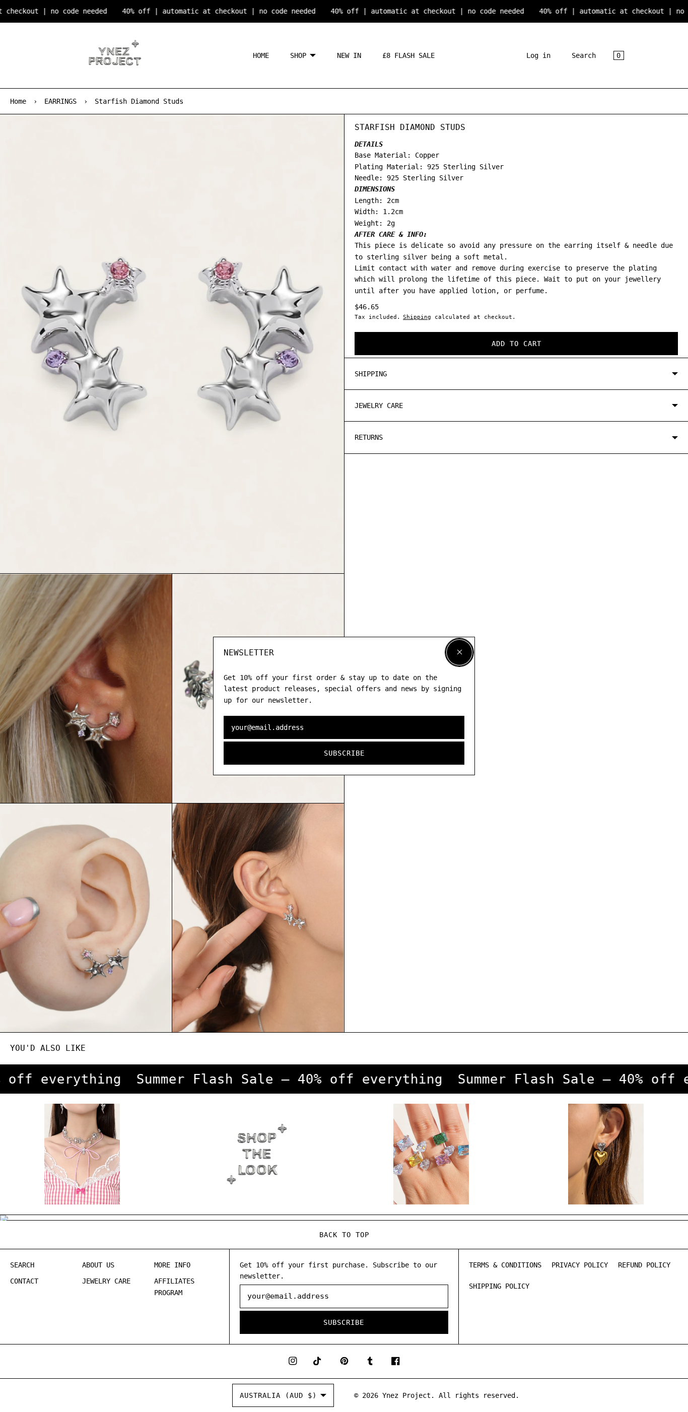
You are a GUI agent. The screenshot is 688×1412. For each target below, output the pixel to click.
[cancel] (459, 652)
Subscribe (344, 753)
